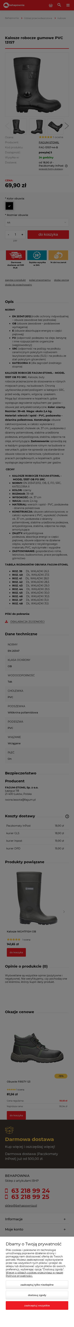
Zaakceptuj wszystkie (37, 1305)
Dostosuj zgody (37, 1295)
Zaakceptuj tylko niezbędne (37, 1284)
